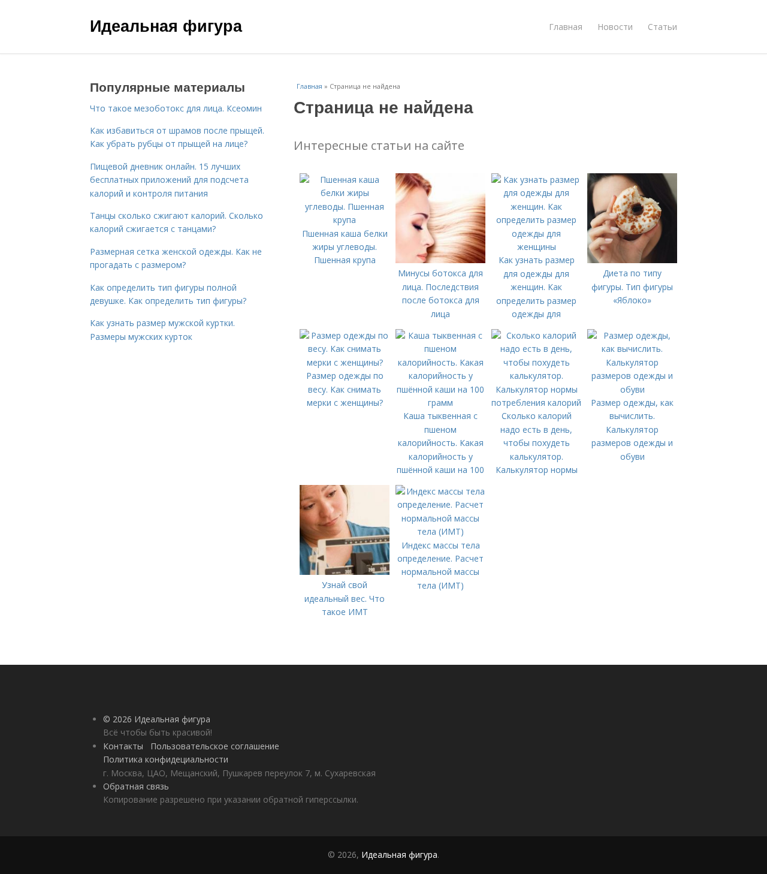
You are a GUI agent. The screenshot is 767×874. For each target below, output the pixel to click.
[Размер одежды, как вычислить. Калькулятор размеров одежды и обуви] (632, 389)
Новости (615, 26)
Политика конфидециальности (165, 759)
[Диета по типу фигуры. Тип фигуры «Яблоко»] (632, 260)
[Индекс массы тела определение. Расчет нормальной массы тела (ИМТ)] (440, 531)
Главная (565, 26)
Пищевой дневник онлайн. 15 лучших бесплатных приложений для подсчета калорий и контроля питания (169, 180)
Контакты (123, 746)
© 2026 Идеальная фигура (156, 719)
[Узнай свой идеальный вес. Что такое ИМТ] (344, 571)
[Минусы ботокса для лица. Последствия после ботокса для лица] (440, 260)
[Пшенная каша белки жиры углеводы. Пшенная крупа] (344, 219)
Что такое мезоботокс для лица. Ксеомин (176, 108)
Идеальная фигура (166, 25)
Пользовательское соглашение (214, 746)
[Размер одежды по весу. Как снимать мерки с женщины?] (344, 362)
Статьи (662, 26)
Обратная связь (136, 786)
